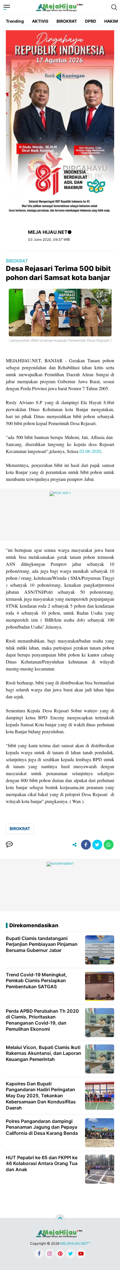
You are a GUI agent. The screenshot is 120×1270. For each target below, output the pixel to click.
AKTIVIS (40, 21)
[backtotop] (60, 1219)
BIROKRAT (67, 21)
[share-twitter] (97, 845)
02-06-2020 (90, 451)
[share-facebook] (86, 845)
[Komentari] (9, 845)
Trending (15, 21)
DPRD (90, 21)
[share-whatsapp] (109, 845)
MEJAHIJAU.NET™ (75, 1243)
